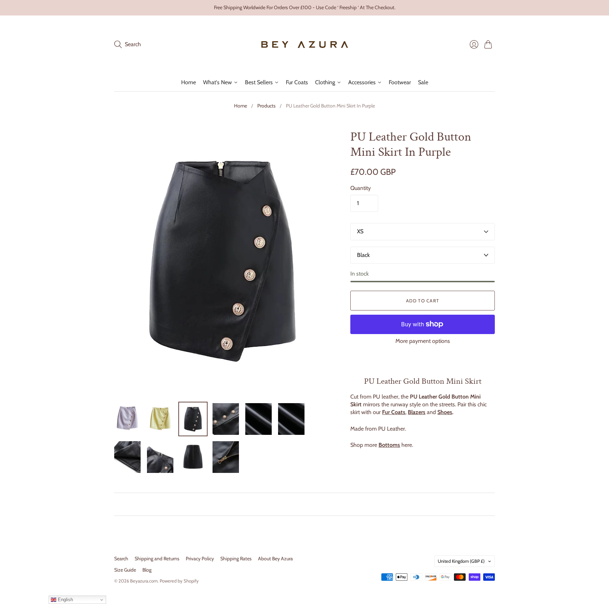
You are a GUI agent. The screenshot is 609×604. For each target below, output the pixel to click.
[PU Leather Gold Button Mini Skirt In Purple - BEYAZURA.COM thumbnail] (127, 419)
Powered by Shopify (179, 581)
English (64, 599)
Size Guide (125, 570)
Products (266, 106)
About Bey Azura (275, 558)
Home (240, 106)
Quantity (360, 188)
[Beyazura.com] (304, 44)
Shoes (444, 412)
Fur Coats (393, 412)
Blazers (416, 412)
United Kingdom (461, 561)
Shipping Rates (236, 558)
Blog (147, 570)
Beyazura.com (144, 581)
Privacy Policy (200, 558)
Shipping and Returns (157, 558)
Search (121, 558)
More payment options (422, 341)
